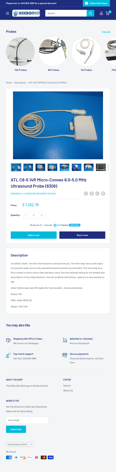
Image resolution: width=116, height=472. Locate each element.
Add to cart (34, 235)
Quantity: (16, 215)
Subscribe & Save (98, 3)
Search (67, 385)
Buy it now (82, 235)
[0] (107, 13)
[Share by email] (103, 193)
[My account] (101, 13)
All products (20, 82)
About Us (68, 390)
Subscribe (16, 429)
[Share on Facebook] (86, 193)
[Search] (90, 13)
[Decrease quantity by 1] (26, 215)
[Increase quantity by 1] (42, 215)
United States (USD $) (17, 444)
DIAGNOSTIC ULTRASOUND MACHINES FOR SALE (33, 193)
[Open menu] (7, 13)
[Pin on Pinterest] (92, 193)
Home (9, 82)
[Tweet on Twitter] (97, 193)
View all (106, 31)
